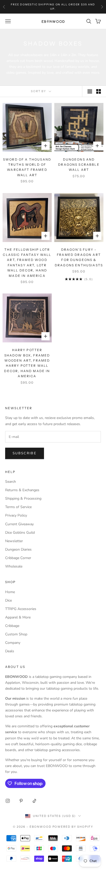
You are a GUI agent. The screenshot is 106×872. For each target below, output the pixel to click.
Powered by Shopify (72, 826)
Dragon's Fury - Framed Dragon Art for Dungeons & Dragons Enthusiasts (79, 257)
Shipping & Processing (23, 498)
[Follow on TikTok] (34, 800)
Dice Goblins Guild (20, 532)
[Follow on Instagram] (7, 800)
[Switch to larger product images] (89, 91)
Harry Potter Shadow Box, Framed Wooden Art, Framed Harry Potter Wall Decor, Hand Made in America (27, 363)
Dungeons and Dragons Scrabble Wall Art (79, 164)
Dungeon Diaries (18, 549)
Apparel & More (18, 617)
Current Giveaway (19, 524)
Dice (8, 600)
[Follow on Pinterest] (21, 800)
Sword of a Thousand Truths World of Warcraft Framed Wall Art (27, 167)
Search (10, 481)
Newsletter (14, 541)
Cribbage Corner (18, 557)
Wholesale (13, 566)
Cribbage (12, 625)
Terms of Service (18, 507)
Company (12, 642)
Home (10, 592)
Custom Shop (16, 634)
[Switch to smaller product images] (98, 91)
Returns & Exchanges (22, 490)
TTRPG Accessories (20, 608)
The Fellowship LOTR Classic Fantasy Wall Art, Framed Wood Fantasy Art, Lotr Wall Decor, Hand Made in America (27, 263)
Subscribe (25, 453)
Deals (9, 651)
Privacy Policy (16, 515)
